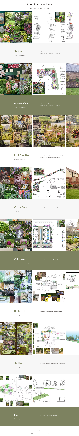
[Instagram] (39, 430)
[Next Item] (77, 27)
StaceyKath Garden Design (39, 4)
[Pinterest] (41, 430)
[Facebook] (37, 430)
